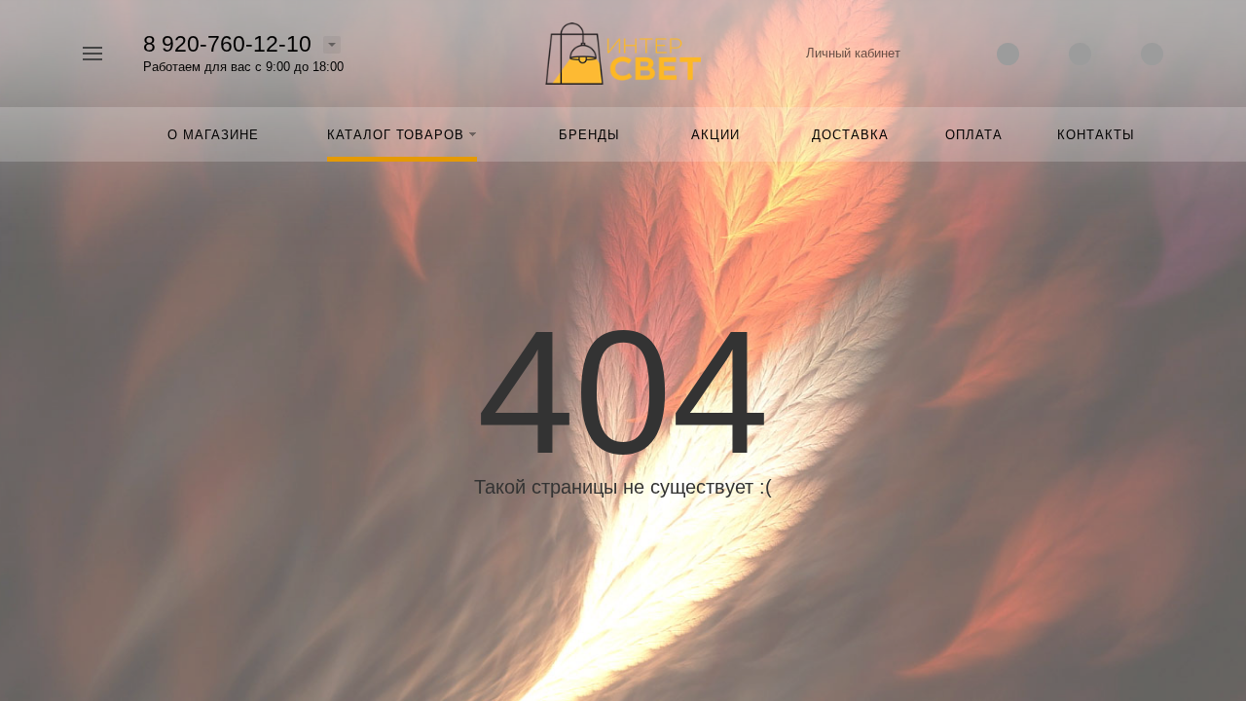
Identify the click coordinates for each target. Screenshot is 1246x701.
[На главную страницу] (623, 52)
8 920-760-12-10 (227, 43)
